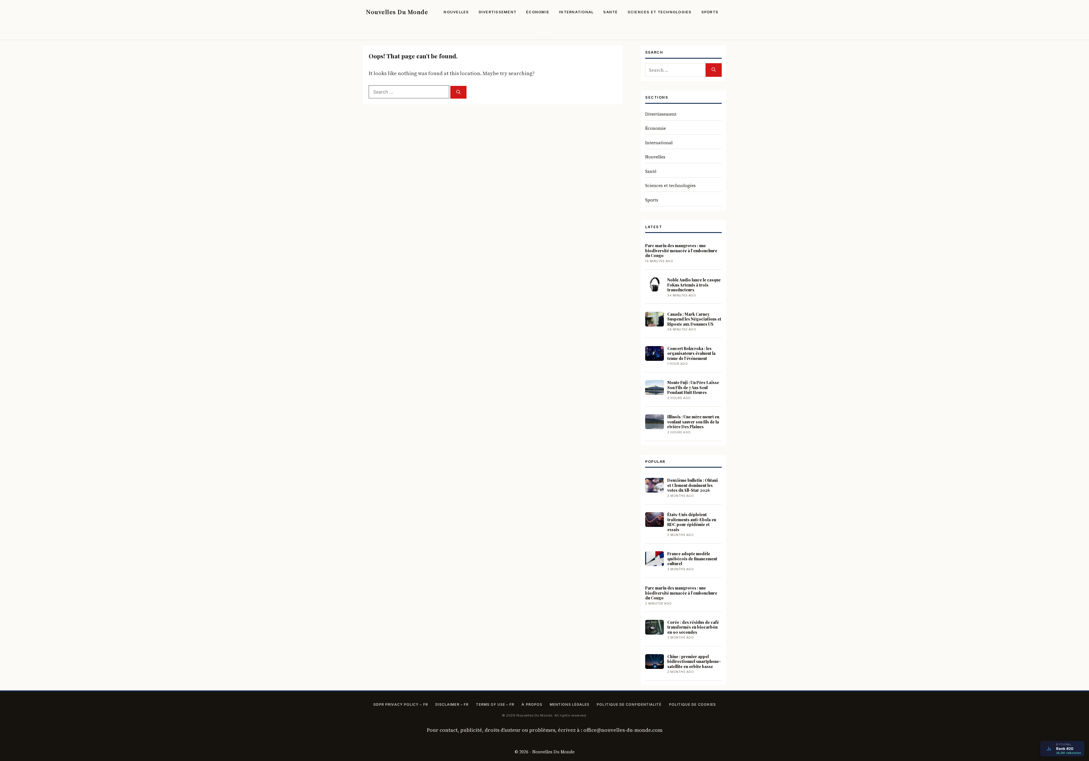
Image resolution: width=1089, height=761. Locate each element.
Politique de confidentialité (629, 704)
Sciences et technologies (660, 12)
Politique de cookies (692, 704)
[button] (544, 32)
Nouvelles (456, 12)
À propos (532, 704)
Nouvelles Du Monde (397, 12)
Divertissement (498, 12)
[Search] (458, 92)
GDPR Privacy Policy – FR (400, 704)
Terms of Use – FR (495, 704)
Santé (610, 12)
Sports (710, 12)
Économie (537, 12)
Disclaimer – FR (451, 704)
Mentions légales (569, 704)
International (576, 12)
